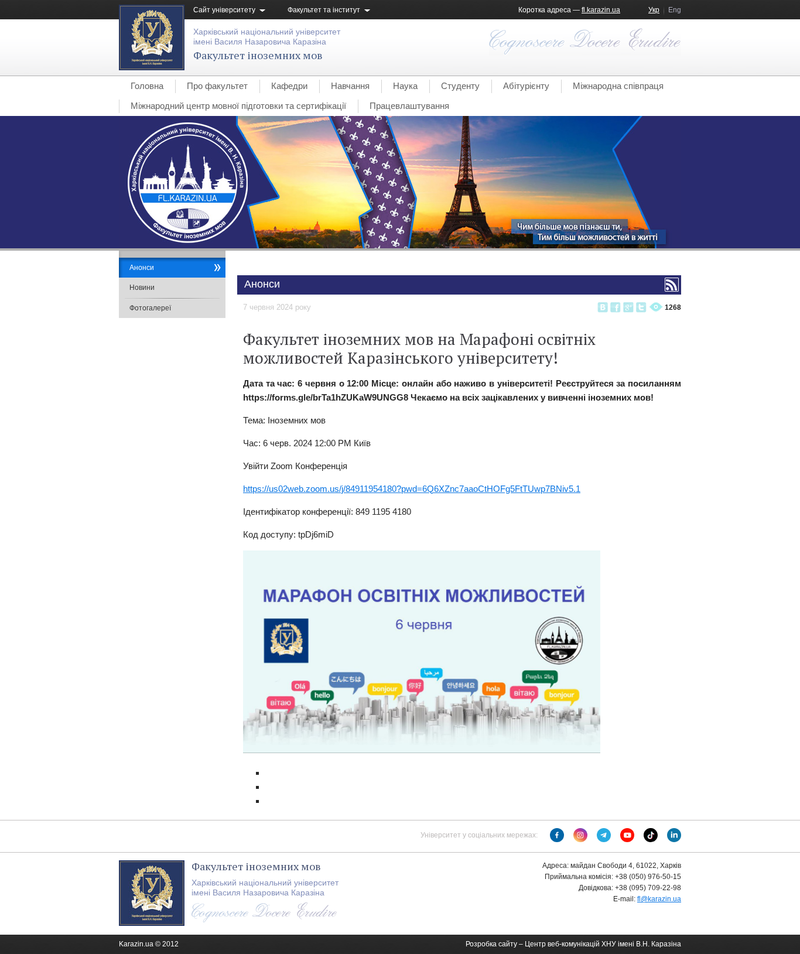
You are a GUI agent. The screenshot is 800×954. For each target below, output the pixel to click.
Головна (147, 86)
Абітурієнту (526, 86)
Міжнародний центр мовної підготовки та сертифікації (238, 106)
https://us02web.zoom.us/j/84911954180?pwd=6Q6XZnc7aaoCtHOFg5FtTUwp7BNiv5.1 (411, 489)
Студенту (460, 86)
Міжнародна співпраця (618, 86)
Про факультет (217, 86)
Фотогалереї (150, 308)
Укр (653, 10)
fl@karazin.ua (659, 899)
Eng (674, 10)
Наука (405, 86)
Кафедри (289, 86)
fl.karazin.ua (601, 10)
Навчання (350, 86)
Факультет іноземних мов (258, 55)
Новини (142, 287)
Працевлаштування (409, 106)
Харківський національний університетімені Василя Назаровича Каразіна (266, 36)
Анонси (141, 268)
